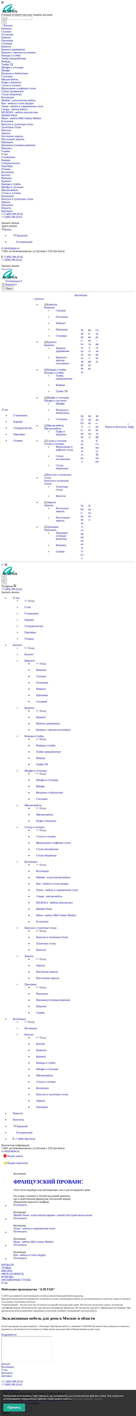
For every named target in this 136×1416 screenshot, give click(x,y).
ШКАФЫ (6, 1270)
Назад (31, 600)
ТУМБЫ (6, 1267)
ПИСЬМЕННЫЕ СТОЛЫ (16, 1279)
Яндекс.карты (15, 1156)
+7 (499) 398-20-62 (12, 214)
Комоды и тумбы (45, 745)
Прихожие (42, 993)
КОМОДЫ (7, 1276)
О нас (28, 607)
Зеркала (40, 965)
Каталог (29, 654)
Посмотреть (20, 1204)
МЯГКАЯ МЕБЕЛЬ (12, 1273)
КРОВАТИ (7, 1264)
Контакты (6, 1372)
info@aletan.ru (11, 248)
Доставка (6, 1375)
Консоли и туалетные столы (52, 937)
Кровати (41, 717)
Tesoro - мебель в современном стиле (34, 1228)
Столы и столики (46, 836)
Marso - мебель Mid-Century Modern (33, 1241)
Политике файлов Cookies (87, 1398)
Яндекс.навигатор (17, 1163)
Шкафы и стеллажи (47, 780)
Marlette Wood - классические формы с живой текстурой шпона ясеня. (53, 1215)
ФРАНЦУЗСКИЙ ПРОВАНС (48, 1182)
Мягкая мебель (44, 814)
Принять (14, 1407)
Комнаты (41, 670)
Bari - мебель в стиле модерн (29, 1255)
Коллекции (42, 871)
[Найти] (4, 22)
